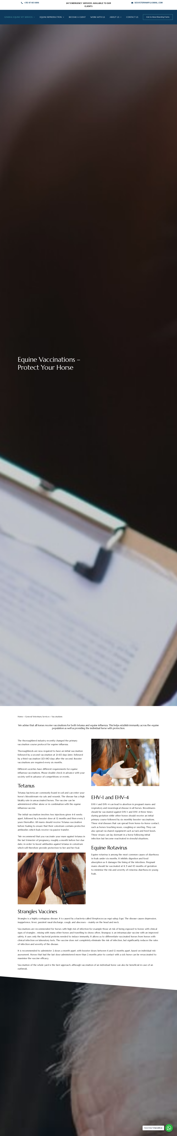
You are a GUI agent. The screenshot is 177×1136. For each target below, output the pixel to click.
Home (20, 716)
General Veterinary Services (37, 716)
